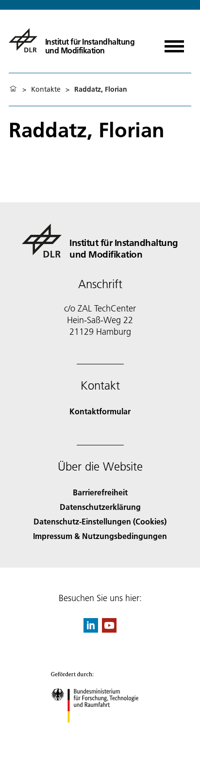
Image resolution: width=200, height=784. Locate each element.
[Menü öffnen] (174, 42)
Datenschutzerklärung (100, 507)
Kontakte (46, 89)
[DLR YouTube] (109, 629)
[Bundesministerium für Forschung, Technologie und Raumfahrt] (100, 732)
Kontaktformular (100, 411)
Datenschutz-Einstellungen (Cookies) (100, 521)
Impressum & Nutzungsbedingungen (100, 536)
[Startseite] (13, 89)
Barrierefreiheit (100, 492)
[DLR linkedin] (90, 629)
